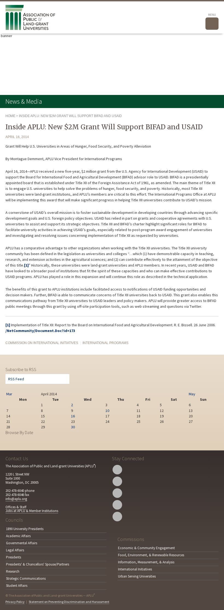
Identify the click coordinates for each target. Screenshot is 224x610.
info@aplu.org (16, 499)
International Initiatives (135, 569)
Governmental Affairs (21, 543)
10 (107, 410)
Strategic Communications (26, 578)
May (192, 393)
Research (12, 571)
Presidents (13, 557)
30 (73, 426)
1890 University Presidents (24, 529)
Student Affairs (16, 585)
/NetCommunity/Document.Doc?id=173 (40, 330)
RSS (117, 516)
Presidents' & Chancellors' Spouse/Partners (37, 564)
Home (10, 116)
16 (73, 416)
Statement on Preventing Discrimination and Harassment (69, 602)
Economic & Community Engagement (146, 548)
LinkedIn (117, 505)
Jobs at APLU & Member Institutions (31, 511)
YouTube (117, 493)
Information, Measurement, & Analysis (146, 562)
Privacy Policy (15, 602)
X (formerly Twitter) (117, 469)
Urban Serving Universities (137, 576)
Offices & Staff (15, 507)
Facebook (117, 481)
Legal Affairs (15, 550)
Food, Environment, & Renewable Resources (151, 555)
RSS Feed (16, 378)
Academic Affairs (18, 536)
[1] (26, 265)
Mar (9, 393)
